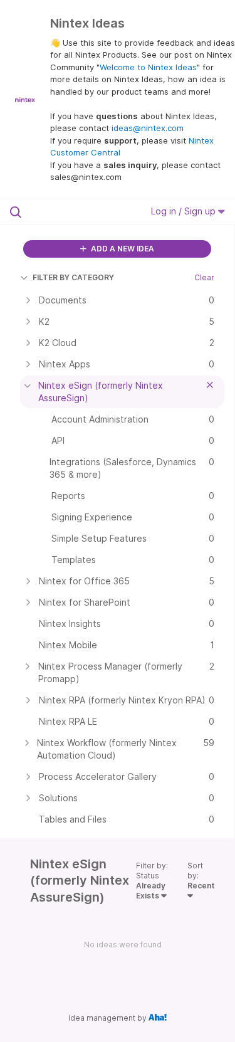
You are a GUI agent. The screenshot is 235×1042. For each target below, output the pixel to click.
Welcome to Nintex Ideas (148, 67)
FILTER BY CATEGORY (73, 277)
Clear (204, 277)
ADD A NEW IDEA (121, 248)
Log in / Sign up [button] (184, 211)
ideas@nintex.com (148, 128)
